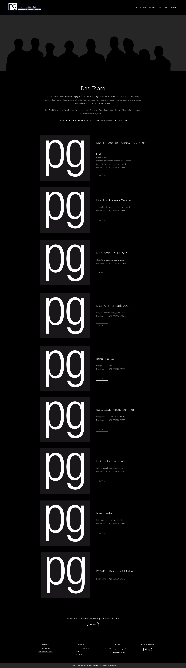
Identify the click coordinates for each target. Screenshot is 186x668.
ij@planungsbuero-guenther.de (109, 520)
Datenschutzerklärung (100, 665)
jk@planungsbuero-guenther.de (109, 468)
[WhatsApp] (150, 649)
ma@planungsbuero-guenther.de (110, 312)
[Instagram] (145, 649)
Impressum (112, 665)
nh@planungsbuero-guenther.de (110, 260)
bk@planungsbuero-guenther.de (110, 365)
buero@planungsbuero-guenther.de (111, 164)
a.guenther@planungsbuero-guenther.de (113, 207)
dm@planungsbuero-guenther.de (110, 416)
